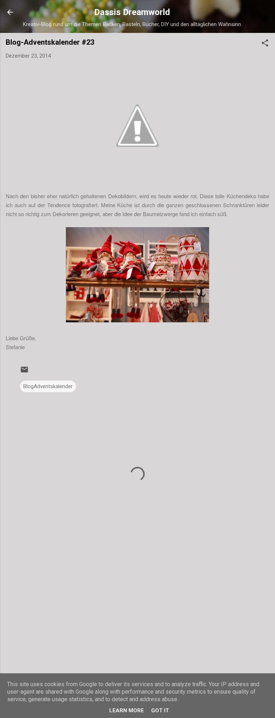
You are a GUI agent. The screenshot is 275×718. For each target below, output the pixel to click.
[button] (265, 44)
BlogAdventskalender (48, 386)
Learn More (126, 710)
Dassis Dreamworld (132, 12)
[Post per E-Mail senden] (24, 372)
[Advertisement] (137, 613)
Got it (160, 710)
